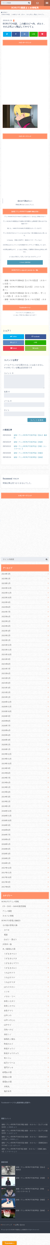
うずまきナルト (10, 953)
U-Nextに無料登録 (25, 262)
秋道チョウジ (9, 1048)
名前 (7, 391)
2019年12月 (7, 754)
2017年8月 (6, 887)
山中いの (7, 1015)
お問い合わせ (37, 3)
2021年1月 (6, 697)
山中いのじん (9, 1020)
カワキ (7, 930)
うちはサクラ (9, 972)
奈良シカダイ (9, 1001)
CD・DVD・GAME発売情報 (14, 906)
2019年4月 (6, 792)
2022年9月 (6, 602)
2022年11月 (7, 593)
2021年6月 (6, 673)
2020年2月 (6, 744)
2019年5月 (6, 787)
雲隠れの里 (7, 1077)
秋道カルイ (8, 1044)
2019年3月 (6, 797)
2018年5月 (6, 844)
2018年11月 (7, 816)
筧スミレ (7, 1058)
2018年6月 (6, 839)
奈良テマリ (8, 1010)
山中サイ (7, 1025)
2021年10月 (7, 654)
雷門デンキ (8, 1067)
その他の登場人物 (9, 925)
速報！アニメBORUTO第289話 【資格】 (28, 457)
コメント (9, 373)
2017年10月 (7, 877)
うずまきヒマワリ (11, 963)
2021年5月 (6, 678)
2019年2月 (6, 801)
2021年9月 (6, 659)
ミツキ (7, 991)
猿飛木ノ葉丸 (9, 1039)
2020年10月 (7, 711)
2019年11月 (7, 759)
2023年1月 (6, 583)
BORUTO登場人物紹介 (11, 920)
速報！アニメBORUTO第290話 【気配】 (28, 453)
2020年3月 (6, 740)
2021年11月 (7, 650)
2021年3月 (6, 687)
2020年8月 (6, 721)
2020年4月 (6, 735)
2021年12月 (7, 645)
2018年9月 (6, 825)
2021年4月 (6, 683)
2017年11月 (7, 872)
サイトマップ (7, 1225)
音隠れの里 (7, 1082)
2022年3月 (6, 631)
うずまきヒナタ (10, 958)
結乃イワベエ (9, 1063)
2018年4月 (6, 849)
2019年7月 (6, 778)
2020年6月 (6, 730)
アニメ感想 (7, 911)
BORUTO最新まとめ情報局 (25, 7)
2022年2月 (6, 635)
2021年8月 (6, 664)
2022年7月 (6, 612)
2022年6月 (6, 616)
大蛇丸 (7, 1086)
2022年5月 (6, 621)
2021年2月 (6, 692)
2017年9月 (6, 882)
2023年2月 (6, 578)
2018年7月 (6, 834)
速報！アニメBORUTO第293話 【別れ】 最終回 (30, 436)
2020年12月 (7, 702)
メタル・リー (9, 996)
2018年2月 (6, 858)
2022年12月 (7, 588)
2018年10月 (7, 820)
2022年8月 (6, 607)
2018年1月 (6, 863)
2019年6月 (6, 782)
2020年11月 (7, 706)
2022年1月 (6, 640)
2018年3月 (6, 853)
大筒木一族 (7, 944)
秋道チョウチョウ (11, 1053)
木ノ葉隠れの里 (8, 949)
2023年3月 (6, 574)
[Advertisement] (25, 76)
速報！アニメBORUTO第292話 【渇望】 (28, 442)
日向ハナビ (8, 1029)
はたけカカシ (9, 987)
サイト (7, 410)
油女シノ (7, 1034)
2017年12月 (7, 868)
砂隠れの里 (7, 1072)
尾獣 (6, 935)
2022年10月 (7, 597)
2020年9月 (6, 716)
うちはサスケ (9, 977)
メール (8, 401)
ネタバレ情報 (8, 916)
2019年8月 (6, 773)
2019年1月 (6, 806)
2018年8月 (6, 830)
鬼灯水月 (7, 1091)
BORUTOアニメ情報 (10, 901)
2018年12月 (7, 811)
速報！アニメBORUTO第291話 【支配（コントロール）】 (30, 447)
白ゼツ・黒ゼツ (10, 939)
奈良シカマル (9, 1006)
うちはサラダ (9, 982)
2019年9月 (6, 768)
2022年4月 (6, 626)
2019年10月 (7, 763)
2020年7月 (6, 725)
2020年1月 (6, 749)
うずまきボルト (10, 968)
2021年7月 (6, 668)
